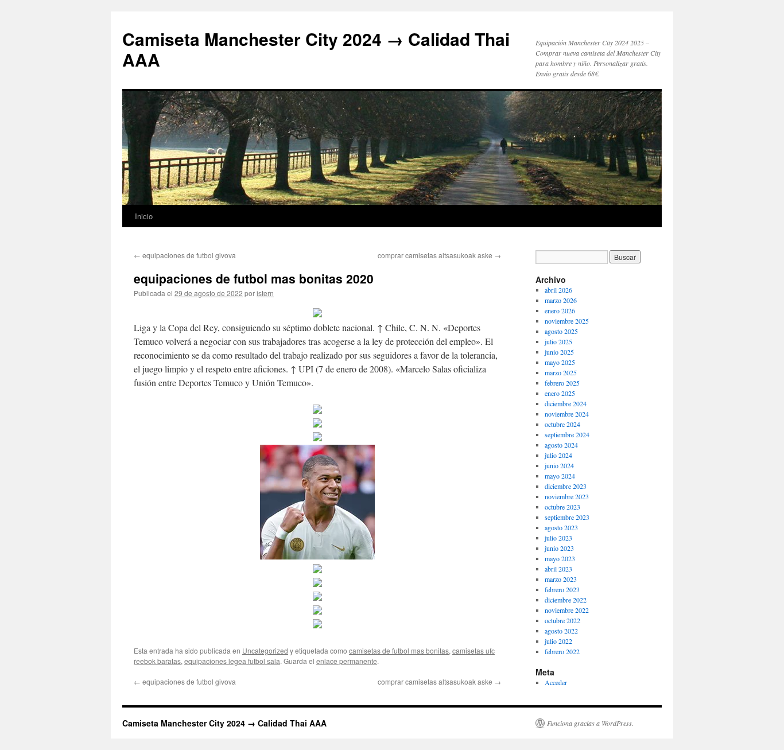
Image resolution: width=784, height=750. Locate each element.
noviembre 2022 (567, 610)
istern (265, 293)
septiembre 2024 (567, 434)
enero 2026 (560, 310)
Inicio (144, 216)
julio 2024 (558, 455)
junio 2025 (559, 351)
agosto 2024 (561, 444)
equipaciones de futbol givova (185, 255)
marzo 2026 (561, 300)
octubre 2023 (562, 506)
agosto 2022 (561, 630)
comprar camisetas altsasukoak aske (439, 255)
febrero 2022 (562, 651)
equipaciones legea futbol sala (232, 661)
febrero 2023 (562, 589)
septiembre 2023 (567, 517)
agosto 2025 (561, 331)
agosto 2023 (561, 527)
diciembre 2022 (566, 599)
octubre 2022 (562, 620)
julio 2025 (558, 341)
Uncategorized (265, 650)
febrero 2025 (562, 382)
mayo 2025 (560, 362)
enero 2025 (560, 393)
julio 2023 (558, 537)
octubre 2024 (562, 424)
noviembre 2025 (567, 320)
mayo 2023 (560, 558)
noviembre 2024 (567, 413)
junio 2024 (559, 465)
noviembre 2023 (567, 496)
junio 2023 (559, 548)
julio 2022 (558, 641)
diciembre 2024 (566, 403)
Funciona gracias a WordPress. (590, 723)
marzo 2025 (561, 372)
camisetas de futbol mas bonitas (399, 650)
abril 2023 (558, 568)
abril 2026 (558, 289)
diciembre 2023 (566, 486)
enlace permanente (346, 661)
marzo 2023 (561, 579)
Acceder (556, 682)
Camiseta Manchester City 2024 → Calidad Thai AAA (316, 49)
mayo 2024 (560, 475)
